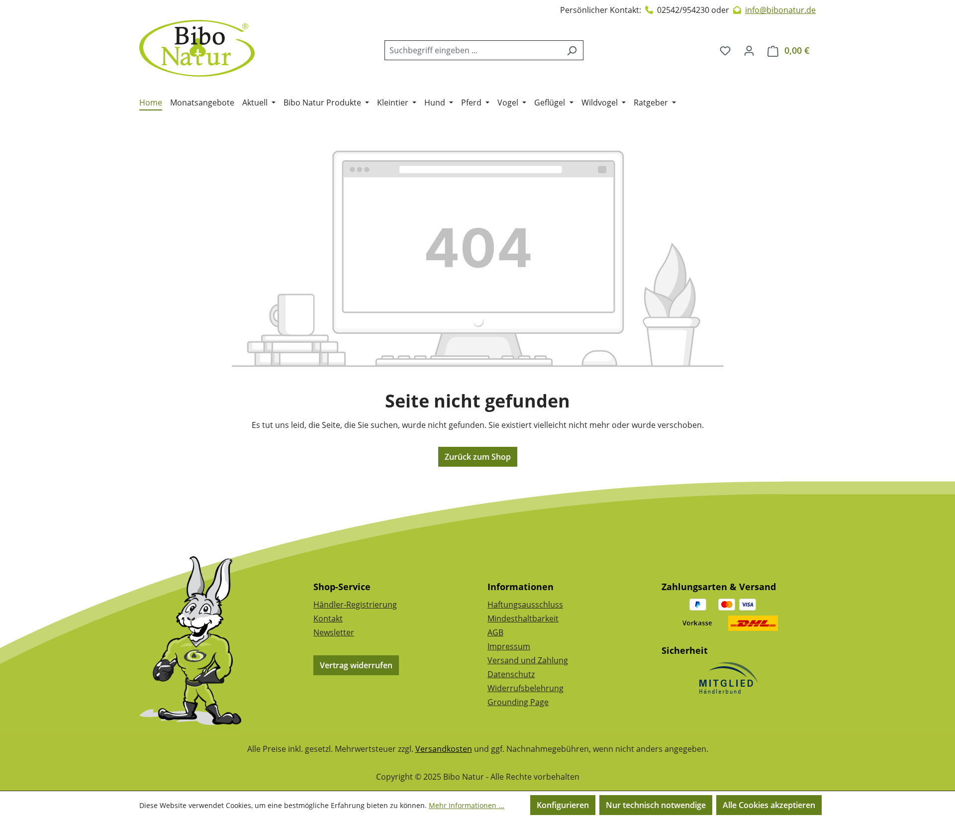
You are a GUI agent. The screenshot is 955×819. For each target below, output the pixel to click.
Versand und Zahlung (527, 660)
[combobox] (472, 50)
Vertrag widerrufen (356, 665)
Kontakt (328, 618)
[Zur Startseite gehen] (197, 48)
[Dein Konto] (749, 50)
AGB (495, 632)
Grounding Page (518, 702)
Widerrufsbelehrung (525, 688)
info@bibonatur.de (780, 9)
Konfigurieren (563, 805)
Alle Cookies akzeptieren (769, 805)
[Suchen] (571, 50)
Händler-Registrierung (355, 604)
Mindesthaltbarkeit (523, 618)
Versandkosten (443, 748)
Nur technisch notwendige (656, 805)
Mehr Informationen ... (466, 805)
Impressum (508, 646)
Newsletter (333, 632)
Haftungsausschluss (525, 604)
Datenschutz (511, 674)
